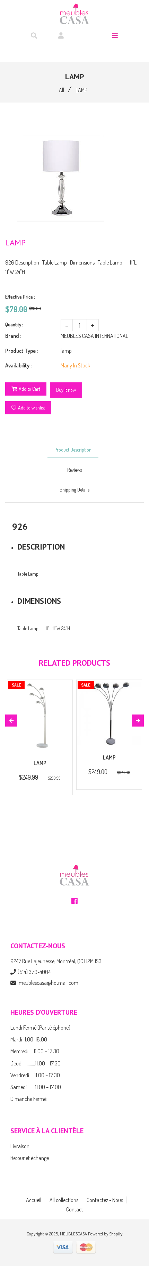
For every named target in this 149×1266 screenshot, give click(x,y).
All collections (64, 1199)
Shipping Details (74, 490)
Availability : (18, 365)
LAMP (40, 763)
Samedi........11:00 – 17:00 (35, 1087)
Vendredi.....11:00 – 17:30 (35, 1075)
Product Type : (21, 350)
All (61, 90)
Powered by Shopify (105, 1233)
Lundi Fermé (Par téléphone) (40, 1027)
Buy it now (66, 390)
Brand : (13, 335)
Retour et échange (29, 1157)
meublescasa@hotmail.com (48, 982)
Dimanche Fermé (28, 1098)
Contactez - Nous (105, 1199)
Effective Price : (20, 297)
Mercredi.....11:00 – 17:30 (34, 1051)
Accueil (33, 1199)
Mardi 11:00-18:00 (28, 1039)
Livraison (19, 1146)
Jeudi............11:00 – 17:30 (35, 1063)
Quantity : (14, 324)
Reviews (74, 470)
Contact (74, 1209)
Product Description (72, 450)
